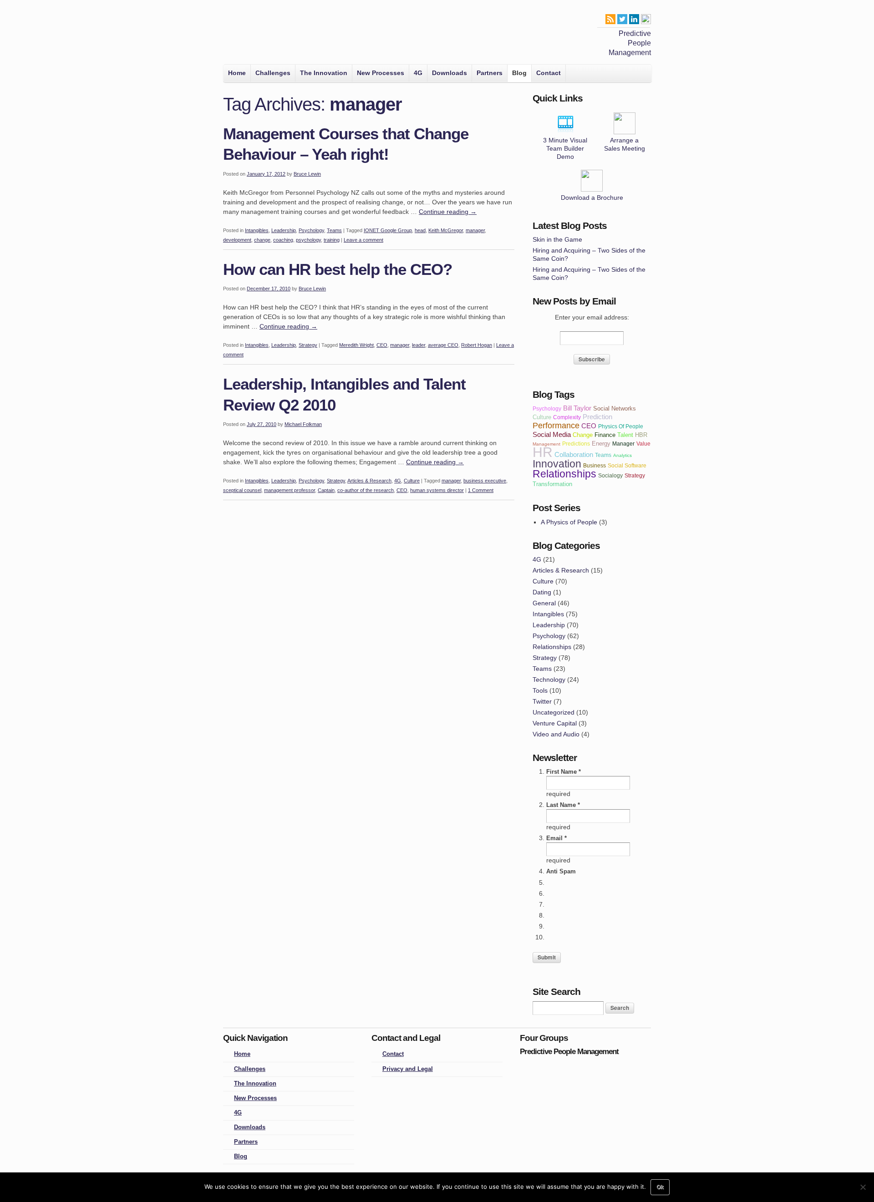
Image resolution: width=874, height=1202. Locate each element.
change (262, 240)
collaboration (573, 454)
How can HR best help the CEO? (337, 269)
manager (475, 230)
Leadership (283, 230)
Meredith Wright (356, 345)
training (332, 240)
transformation (552, 484)
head (420, 230)
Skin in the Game (557, 239)
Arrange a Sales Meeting (624, 144)
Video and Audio (556, 734)
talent (625, 434)
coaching (283, 240)
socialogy (610, 475)
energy (601, 443)
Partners (490, 72)
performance (556, 425)
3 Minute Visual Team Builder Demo (565, 148)
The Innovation (323, 72)
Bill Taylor (577, 408)
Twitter (542, 701)
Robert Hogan (476, 345)
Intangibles (257, 230)
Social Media (552, 434)
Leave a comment (363, 240)
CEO (381, 345)
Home (237, 72)
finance (605, 434)
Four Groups (236, 34)
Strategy (308, 345)
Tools (540, 690)
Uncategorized (553, 712)
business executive (484, 480)
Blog (519, 72)
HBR (641, 434)
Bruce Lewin (307, 174)
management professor (289, 490)
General (544, 603)
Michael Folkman (303, 424)
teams (603, 455)
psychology (308, 240)
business (594, 465)
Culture (412, 480)
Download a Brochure (592, 197)
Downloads (449, 72)
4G (418, 72)
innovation (557, 464)
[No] (862, 1187)
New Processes (380, 72)
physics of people (620, 426)
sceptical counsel (242, 490)
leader (418, 345)
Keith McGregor (445, 230)
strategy (635, 475)
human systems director (437, 490)
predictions (576, 443)
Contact (548, 72)
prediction (597, 417)
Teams (334, 230)
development (237, 240)
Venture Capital (555, 723)
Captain (326, 490)
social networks (614, 408)
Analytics (622, 455)
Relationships (552, 646)
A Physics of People (569, 522)
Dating (542, 592)
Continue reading (448, 211)
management (546, 443)
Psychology (311, 230)
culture (542, 417)
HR (543, 452)
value (643, 443)
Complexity (567, 417)
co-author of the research (365, 490)
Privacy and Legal (407, 1069)
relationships (564, 474)
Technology (549, 679)
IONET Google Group (388, 230)
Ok (660, 1187)
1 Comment (480, 490)
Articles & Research (369, 480)
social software (627, 465)
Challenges (272, 72)
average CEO (443, 345)
